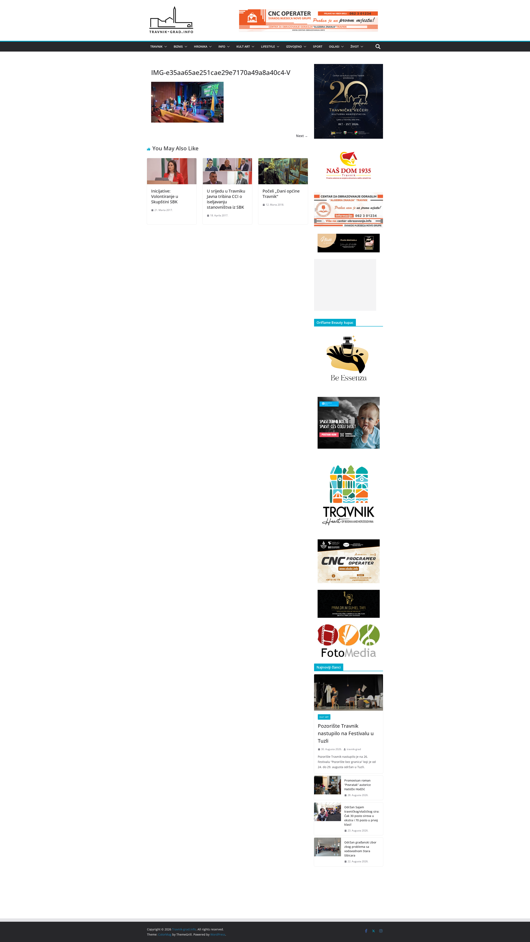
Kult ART (243, 46)
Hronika (200, 46)
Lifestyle (268, 46)
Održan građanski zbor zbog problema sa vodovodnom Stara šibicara (360, 848)
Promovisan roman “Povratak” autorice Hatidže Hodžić (357, 784)
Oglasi (334, 46)
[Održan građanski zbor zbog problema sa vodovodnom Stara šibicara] (327, 852)
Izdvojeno (294, 46)
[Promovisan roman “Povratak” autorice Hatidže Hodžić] (327, 788)
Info (221, 46)
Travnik (156, 46)
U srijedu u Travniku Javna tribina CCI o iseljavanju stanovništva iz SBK (226, 199)
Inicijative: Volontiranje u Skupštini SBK (164, 196)
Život (355, 46)
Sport (317, 46)
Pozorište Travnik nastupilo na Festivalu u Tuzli (346, 733)
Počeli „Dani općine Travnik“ (281, 193)
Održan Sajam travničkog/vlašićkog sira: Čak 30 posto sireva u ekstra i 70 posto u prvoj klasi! (361, 815)
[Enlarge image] (378, 69)
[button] (165, 46)
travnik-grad (354, 749)
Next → (302, 136)
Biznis (178, 46)
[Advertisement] (345, 285)
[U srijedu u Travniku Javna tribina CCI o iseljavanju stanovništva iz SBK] (227, 161)
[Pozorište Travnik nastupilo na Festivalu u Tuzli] (348, 692)
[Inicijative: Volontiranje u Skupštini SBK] (171, 161)
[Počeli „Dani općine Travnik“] (283, 161)
